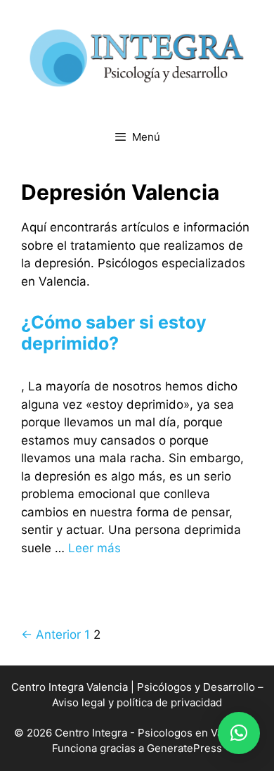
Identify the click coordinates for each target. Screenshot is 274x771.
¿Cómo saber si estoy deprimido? (114, 333)
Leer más (94, 548)
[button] (239, 733)
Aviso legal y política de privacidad (137, 702)
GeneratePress (184, 748)
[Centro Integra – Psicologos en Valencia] (137, 57)
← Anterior (51, 634)
